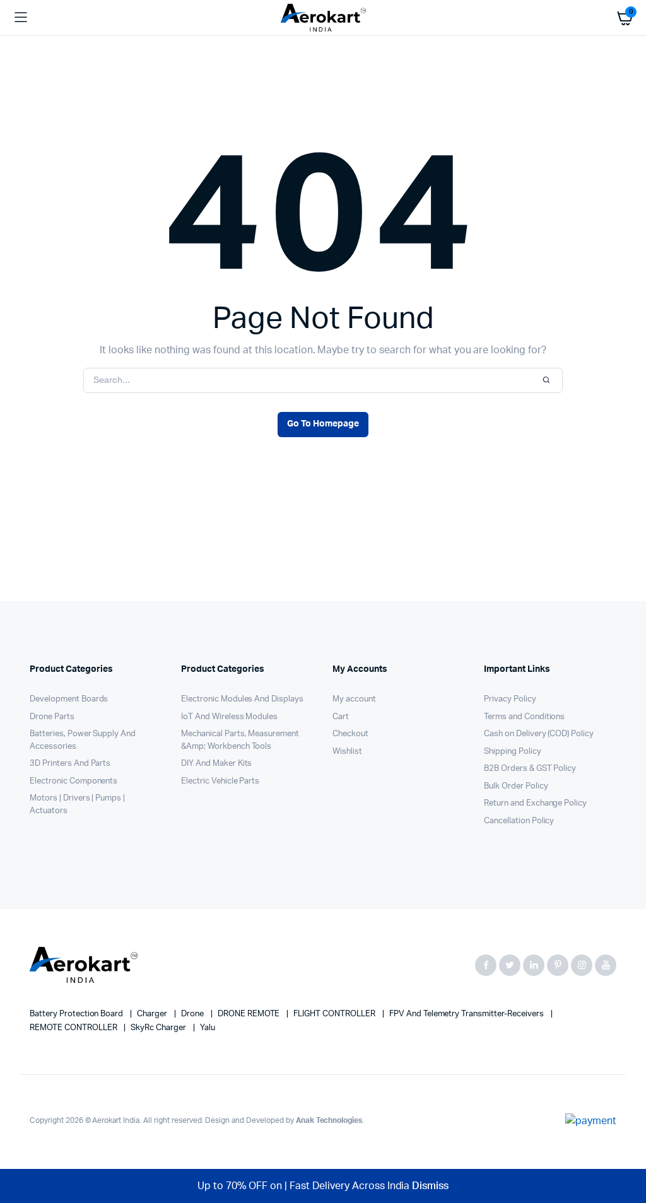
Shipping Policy (512, 752)
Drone (193, 1014)
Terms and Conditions (524, 717)
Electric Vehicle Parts (220, 781)
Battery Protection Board (77, 1014)
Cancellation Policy (519, 821)
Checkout (350, 734)
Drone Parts (52, 717)
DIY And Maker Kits (216, 764)
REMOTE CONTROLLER (74, 1028)
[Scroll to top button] (625, 1152)
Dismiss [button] (430, 1186)
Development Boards (69, 699)
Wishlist (347, 752)
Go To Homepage (323, 424)
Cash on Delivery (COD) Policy (539, 734)
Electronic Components (73, 781)
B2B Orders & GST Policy (530, 769)
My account (354, 699)
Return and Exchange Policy (535, 803)
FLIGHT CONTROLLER (335, 1014)
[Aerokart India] (323, 18)
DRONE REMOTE (250, 1014)
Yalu (207, 1028)
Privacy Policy (510, 699)
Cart (340, 717)
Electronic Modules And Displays (242, 699)
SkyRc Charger (159, 1028)
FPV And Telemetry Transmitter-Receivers (467, 1014)
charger (153, 1014)
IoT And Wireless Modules (229, 717)
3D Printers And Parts (70, 764)
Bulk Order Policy (516, 786)
